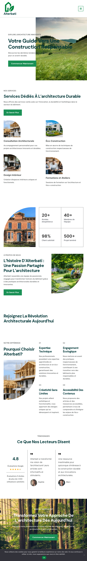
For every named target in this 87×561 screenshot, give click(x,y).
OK (44, 558)
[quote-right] (31, 454)
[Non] (84, 555)
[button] (71, 318)
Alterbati (10, 14)
